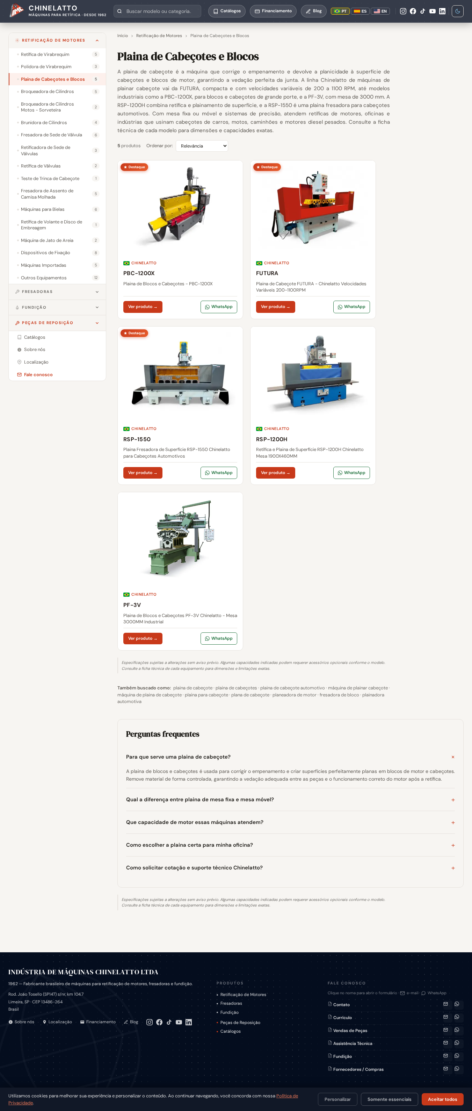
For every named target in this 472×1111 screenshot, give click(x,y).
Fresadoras (37, 291)
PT (344, 11)
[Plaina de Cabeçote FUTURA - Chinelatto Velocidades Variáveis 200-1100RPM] (313, 239)
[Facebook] (413, 11)
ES (364, 11)
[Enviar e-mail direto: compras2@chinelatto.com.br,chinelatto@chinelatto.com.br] (447, 1069)
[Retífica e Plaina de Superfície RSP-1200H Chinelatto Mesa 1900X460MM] (313, 406)
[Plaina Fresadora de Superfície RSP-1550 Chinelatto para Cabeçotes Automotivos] (180, 406)
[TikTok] (423, 11)
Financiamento (101, 1022)
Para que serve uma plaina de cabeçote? (178, 756)
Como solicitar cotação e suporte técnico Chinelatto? (194, 867)
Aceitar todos (442, 1099)
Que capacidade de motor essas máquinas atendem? (194, 822)
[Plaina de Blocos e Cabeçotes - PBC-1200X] (180, 239)
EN (384, 11)
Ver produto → (143, 306)
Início (122, 35)
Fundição (34, 307)
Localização (60, 1022)
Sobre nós (24, 1022)
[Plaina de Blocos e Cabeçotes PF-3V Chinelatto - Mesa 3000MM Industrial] (180, 571)
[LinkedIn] (442, 11)
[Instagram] (403, 11)
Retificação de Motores (53, 40)
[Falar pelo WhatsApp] (459, 1005)
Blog (134, 1022)
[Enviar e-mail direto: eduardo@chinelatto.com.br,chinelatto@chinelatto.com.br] (447, 1056)
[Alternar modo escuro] (458, 11)
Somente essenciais (390, 1099)
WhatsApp (222, 306)
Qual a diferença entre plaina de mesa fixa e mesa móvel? (200, 799)
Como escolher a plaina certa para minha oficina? (189, 844)
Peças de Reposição (47, 322)
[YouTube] (432, 11)
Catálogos (230, 1031)
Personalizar (338, 1099)
